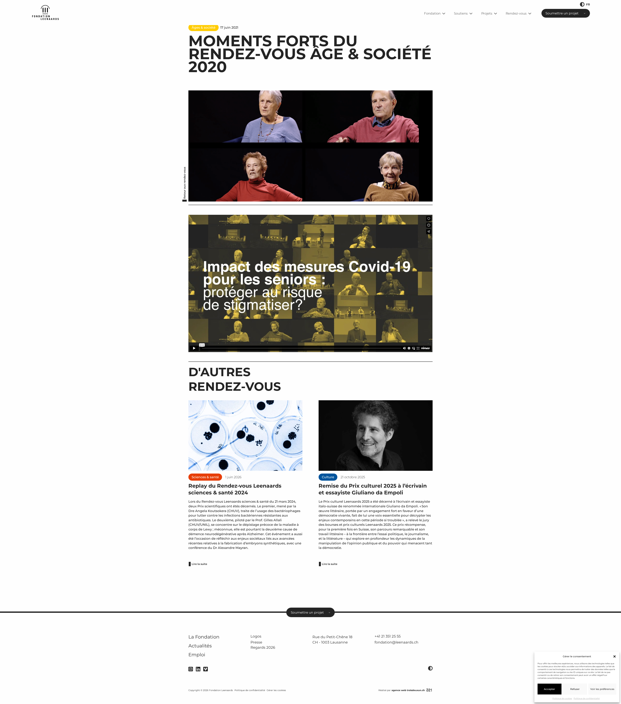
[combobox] (566, 13)
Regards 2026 (263, 647)
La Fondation (203, 637)
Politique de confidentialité (587, 698)
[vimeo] (205, 669)
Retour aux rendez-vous (184, 183)
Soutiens (461, 13)
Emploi (196, 654)
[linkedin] (198, 669)
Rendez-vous (516, 13)
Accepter (549, 689)
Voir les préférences (602, 689)
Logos (256, 636)
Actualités (200, 646)
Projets (486, 13)
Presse (256, 642)
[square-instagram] (190, 669)
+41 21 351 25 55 (388, 636)
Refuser (575, 689)
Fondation (432, 13)
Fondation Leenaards (221, 690)
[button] (614, 656)
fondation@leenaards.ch (396, 642)
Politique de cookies (562, 698)
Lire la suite (199, 564)
